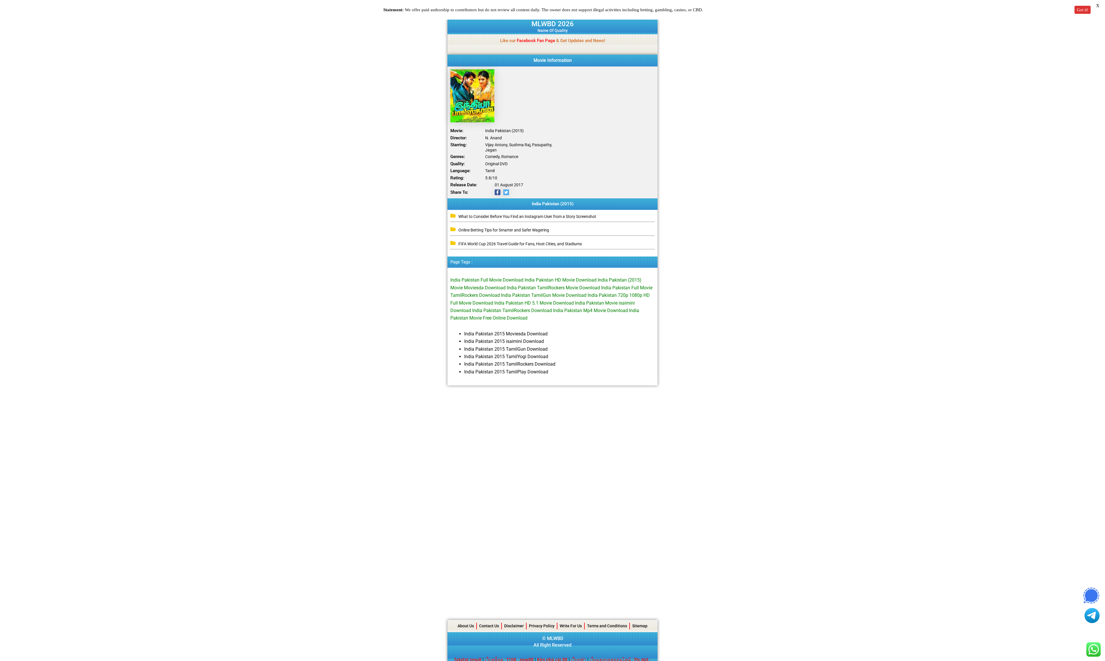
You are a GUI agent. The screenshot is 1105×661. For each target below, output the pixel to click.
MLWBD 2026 (552, 24)
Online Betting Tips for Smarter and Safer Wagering (503, 230)
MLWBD (555, 638)
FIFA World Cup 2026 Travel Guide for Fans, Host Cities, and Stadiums (520, 244)
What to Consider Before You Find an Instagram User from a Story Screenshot (527, 216)
